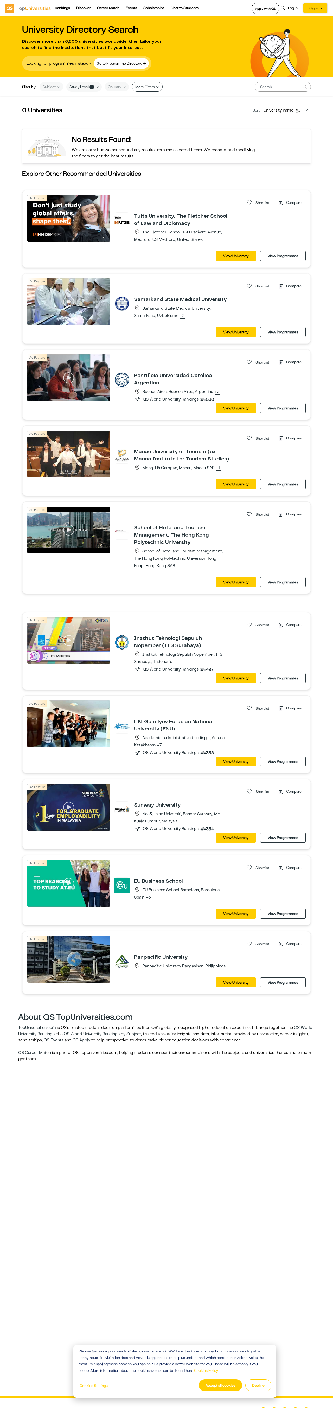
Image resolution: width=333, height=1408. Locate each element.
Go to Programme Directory (120, 63)
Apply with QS (265, 9)
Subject (49, 86)
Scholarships (153, 7)
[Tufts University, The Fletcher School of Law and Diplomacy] (122, 220)
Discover (83, 7)
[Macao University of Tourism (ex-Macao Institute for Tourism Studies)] (122, 455)
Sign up (315, 8)
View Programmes (283, 256)
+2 (182, 316)
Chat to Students (185, 7)
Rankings (62, 7)
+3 (217, 392)
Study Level (81, 86)
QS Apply (81, 1040)
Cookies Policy (206, 1370)
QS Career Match (34, 1052)
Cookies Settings (94, 1385)
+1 (218, 468)
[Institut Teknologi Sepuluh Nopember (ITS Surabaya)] (122, 642)
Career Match (108, 7)
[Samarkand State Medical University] (122, 303)
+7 (159, 745)
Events (131, 7)
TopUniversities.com (37, 1027)
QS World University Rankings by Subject (102, 1033)
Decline (258, 1385)
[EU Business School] (122, 885)
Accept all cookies (220, 1385)
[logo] (28, 8)
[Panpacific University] (122, 961)
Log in (293, 7)
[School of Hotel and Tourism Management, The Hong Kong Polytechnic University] (122, 531)
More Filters (145, 86)
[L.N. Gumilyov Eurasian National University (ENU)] (122, 725)
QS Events (53, 1040)
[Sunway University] (122, 808)
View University (235, 256)
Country (115, 86)
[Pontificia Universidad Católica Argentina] (122, 379)
